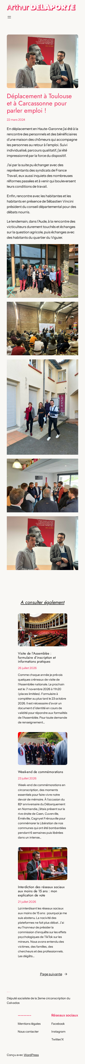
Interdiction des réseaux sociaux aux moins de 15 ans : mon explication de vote (41, 891)
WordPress (31, 1055)
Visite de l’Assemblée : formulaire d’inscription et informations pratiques (37, 657)
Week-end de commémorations (40, 772)
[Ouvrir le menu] (9, 17)
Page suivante (53, 974)
